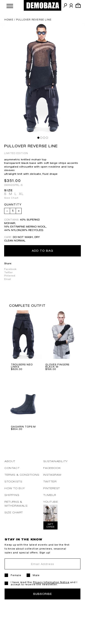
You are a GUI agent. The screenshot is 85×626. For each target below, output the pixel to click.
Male (36, 575)
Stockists (13, 481)
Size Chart (11, 198)
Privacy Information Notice (51, 582)
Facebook (10, 269)
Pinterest (9, 275)
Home (8, 19)
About (10, 461)
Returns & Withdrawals (16, 503)
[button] (9, 5)
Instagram (52, 474)
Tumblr (49, 495)
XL (21, 194)
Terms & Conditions (22, 474)
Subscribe (42, 593)
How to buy (15, 488)
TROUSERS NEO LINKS (22, 365)
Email (7, 279)
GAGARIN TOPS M (23, 427)
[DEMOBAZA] (42, 5)
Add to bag (42, 250)
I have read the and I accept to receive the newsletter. (44, 583)
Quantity (13, 204)
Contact (12, 468)
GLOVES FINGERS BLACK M (57, 365)
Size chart (14, 512)
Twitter (8, 272)
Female (16, 575)
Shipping (12, 495)
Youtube (50, 501)
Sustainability (55, 461)
